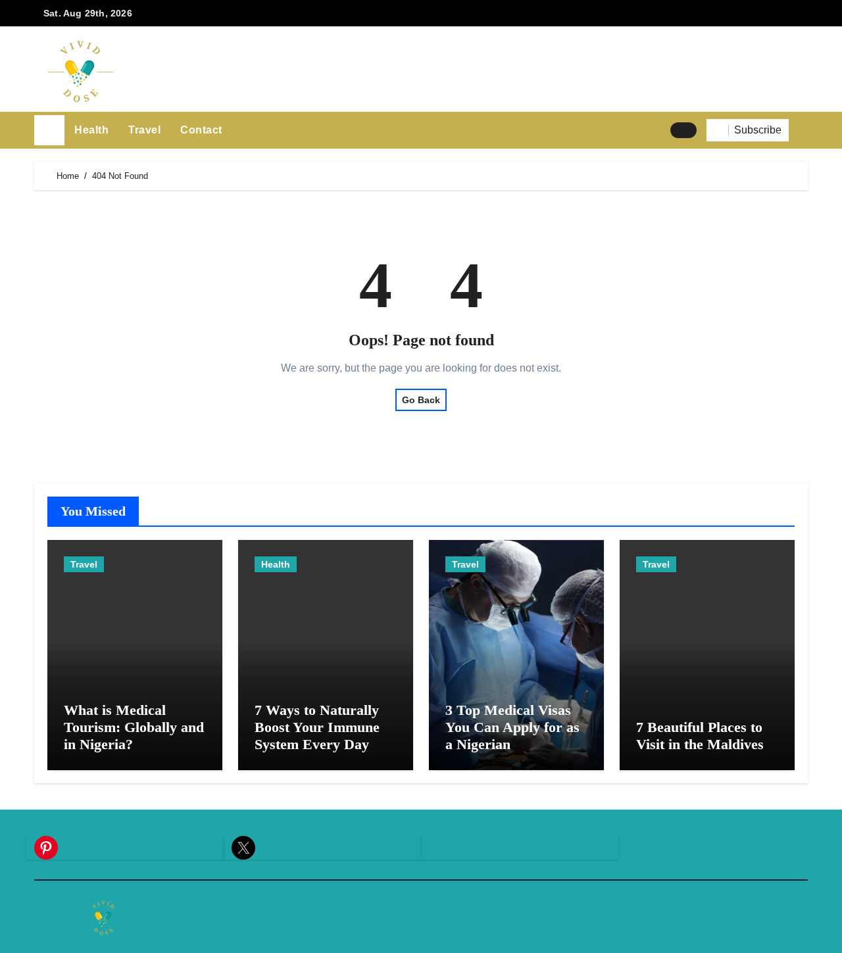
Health (91, 129)
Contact (201, 129)
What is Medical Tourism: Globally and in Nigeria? (134, 727)
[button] (803, 130)
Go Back (421, 400)
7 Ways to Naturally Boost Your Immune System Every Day (317, 727)
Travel (144, 129)
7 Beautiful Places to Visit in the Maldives (700, 735)
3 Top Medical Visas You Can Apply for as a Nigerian (512, 727)
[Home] (49, 130)
